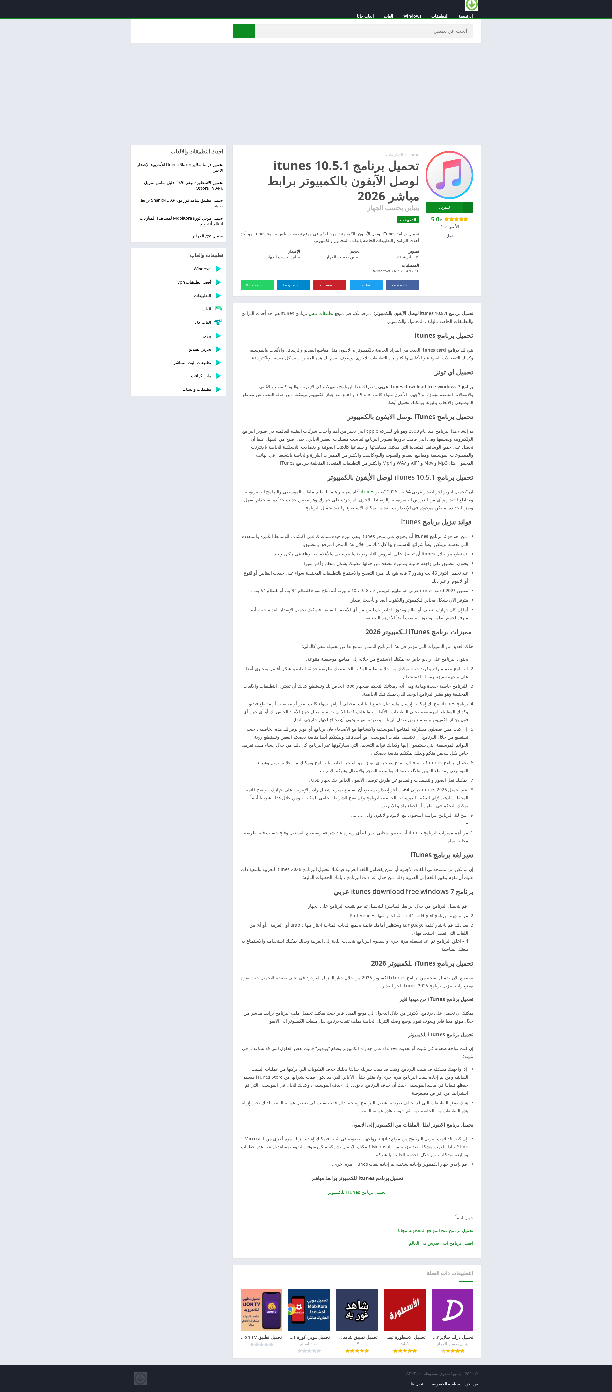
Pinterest (326, 285)
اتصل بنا (418, 1384)
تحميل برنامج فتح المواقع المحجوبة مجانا (435, 1230)
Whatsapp (254, 285)
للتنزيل (444, 207)
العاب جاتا (365, 16)
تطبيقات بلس (321, 313)
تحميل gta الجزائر (207, 236)
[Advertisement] (306, 93)
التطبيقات (439, 16)
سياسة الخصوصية (444, 1384)
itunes (367, 492)
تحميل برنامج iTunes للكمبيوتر (357, 1192)
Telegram (290, 285)
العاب (388, 16)
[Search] (244, 31)
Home (413, 154)
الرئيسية (465, 16)
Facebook (399, 285)
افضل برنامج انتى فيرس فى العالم (441, 1243)
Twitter (364, 285)
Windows (412, 16)
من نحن (471, 1384)
